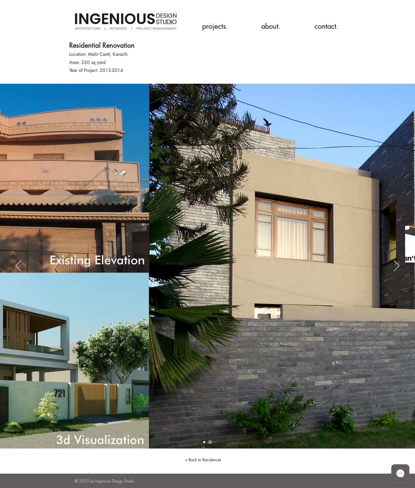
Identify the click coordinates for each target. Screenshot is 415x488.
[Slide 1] (204, 442)
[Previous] (18, 266)
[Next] (396, 266)
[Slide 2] (210, 442)
